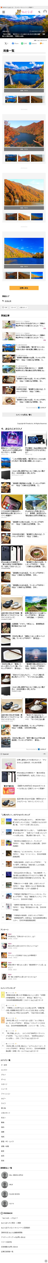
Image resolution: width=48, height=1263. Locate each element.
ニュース (4, 1089)
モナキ (11, 1203)
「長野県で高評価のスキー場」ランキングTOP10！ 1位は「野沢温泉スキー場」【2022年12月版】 (29, 907)
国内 (2, 1127)
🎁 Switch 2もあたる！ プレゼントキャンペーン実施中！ (17, 7)
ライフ (3, 1103)
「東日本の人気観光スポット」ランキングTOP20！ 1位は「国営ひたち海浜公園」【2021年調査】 (29, 843)
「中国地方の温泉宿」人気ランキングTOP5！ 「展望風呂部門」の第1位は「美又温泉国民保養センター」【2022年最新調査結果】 (30, 917)
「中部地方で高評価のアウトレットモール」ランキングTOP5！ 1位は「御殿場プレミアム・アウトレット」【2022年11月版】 (29, 896)
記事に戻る (24, 288)
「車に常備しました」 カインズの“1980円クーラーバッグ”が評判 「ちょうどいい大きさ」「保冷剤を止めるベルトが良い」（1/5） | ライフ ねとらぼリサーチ (25, 1035)
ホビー (3, 1098)
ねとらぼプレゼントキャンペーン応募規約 (15, 1228)
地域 (2, 1137)
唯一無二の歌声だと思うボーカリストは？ (22, 977)
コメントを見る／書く (24, 415)
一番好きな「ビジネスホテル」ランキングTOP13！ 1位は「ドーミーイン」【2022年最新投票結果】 (29, 854)
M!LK (11, 1184)
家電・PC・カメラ (7, 1141)
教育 (2, 1151)
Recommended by (32, 407)
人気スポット (5, 31)
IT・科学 (4, 1065)
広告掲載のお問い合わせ (9, 1247)
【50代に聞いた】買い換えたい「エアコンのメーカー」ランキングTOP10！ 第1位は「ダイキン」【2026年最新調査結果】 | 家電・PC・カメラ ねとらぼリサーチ (26, 1048)
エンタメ (4, 1070)
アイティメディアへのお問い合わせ (13, 1237)
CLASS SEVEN (14, 1194)
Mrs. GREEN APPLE (16, 1175)
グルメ (3, 1075)
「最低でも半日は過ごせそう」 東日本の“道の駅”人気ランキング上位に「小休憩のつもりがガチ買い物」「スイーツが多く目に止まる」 (30, 822)
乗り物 (3, 1108)
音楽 (2, 1160)
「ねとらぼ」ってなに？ (9, 1218)
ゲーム (3, 1079)
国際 (2, 1132)
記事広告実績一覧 (7, 1251)
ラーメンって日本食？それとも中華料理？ (22, 955)
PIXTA (26, 90)
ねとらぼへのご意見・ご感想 (11, 1223)
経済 (2, 1156)
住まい (3, 1117)
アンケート (5, 930)
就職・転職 (5, 1146)
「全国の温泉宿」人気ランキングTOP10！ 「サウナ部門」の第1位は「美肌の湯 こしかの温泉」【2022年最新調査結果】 (29, 864)
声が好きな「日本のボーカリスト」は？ (21, 936)
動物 (2, 1122)
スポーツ (4, 1084)
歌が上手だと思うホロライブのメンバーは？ (23, 946)
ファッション (5, 1094)
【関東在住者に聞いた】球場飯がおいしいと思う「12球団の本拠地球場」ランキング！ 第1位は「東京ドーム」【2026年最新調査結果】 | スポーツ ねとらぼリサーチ (25, 997)
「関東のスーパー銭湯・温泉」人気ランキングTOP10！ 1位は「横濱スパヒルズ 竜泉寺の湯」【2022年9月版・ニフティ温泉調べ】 (29, 886)
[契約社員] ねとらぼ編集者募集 (11, 1232)
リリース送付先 (6, 1242)
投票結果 (8, 301)
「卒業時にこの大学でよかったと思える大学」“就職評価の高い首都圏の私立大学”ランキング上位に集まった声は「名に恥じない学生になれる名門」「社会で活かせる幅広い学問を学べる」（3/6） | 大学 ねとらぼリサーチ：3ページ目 (25, 1013)
